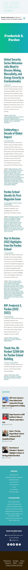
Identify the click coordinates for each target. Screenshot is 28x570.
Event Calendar (15, 3)
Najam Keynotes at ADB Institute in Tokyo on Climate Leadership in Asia (13, 418)
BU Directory (7, 561)
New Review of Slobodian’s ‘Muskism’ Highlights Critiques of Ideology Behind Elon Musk (13, 452)
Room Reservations (14, 492)
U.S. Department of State (15, 229)
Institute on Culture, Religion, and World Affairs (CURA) (14, 515)
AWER (18, 219)
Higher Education (9, 177)
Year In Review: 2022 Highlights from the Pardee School (13, 243)
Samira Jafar (16, 228)
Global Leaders (13, 222)
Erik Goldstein (15, 284)
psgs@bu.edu (15, 540)
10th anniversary (13, 169)
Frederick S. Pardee (14, 174)
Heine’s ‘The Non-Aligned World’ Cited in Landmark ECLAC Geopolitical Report (13, 435)
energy (16, 117)
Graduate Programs (14, 479)
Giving (14, 487)
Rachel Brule (7, 297)
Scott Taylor (15, 297)
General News (9, 253)
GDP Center (19, 285)
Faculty (6, 3)
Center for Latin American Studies (14, 509)
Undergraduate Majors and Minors (14, 477)
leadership (7, 291)
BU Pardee (14, 171)
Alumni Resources (14, 484)
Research (8, 85)
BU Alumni (7, 171)
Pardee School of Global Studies (12, 378)
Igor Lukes (7, 288)
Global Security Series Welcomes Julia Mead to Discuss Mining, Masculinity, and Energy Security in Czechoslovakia (14, 70)
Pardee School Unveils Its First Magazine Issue (12, 195)
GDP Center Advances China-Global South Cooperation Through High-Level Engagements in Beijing (13, 402)
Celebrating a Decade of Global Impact (13, 133)
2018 (17, 375)
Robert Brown (8, 340)
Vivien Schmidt (8, 231)
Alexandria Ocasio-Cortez (16, 216)
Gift (5, 378)
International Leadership (11, 180)
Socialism (7, 122)
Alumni (7, 362)
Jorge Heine (14, 288)
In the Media (8, 203)
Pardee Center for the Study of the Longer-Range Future (14, 291)
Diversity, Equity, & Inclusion (11, 6)
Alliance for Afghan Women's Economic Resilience (12, 218)
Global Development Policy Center (14, 286)
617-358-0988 (14, 537)
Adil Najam (15, 338)
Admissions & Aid (14, 475)
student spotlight (13, 183)
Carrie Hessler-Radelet (12, 172)
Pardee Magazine (8, 10)
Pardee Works (8, 204)
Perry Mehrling (17, 295)
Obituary (18, 339)
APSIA (10, 170)
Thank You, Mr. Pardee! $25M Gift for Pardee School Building (14, 353)
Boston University (18, 170)
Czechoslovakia (8, 117)
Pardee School (9, 141)
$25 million (12, 375)
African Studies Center (14, 501)
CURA (8, 284)
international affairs (15, 179)
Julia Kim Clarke (12, 224)
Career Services (14, 482)
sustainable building (9, 184)
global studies (16, 176)
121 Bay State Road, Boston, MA (15, 535)
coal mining (12, 115)
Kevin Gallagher (14, 289)
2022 (10, 281)
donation (6, 376)
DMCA (15, 563)
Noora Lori (13, 225)
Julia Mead (16, 121)
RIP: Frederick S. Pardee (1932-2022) (13, 309)
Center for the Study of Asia (14, 504)
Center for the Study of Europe (14, 506)
